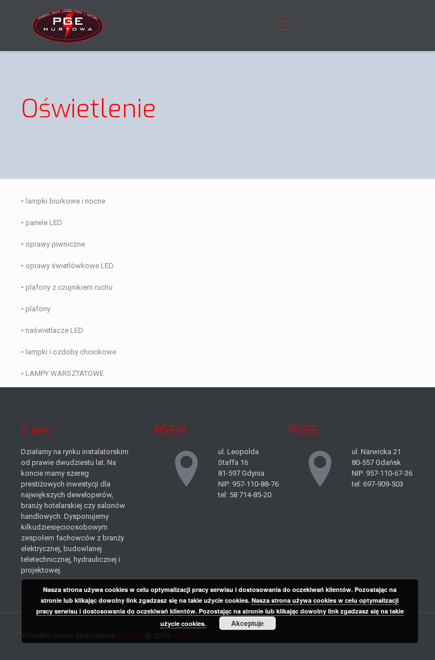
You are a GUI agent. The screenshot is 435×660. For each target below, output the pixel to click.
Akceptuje (247, 623)
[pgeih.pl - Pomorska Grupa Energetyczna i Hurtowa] (67, 25)
